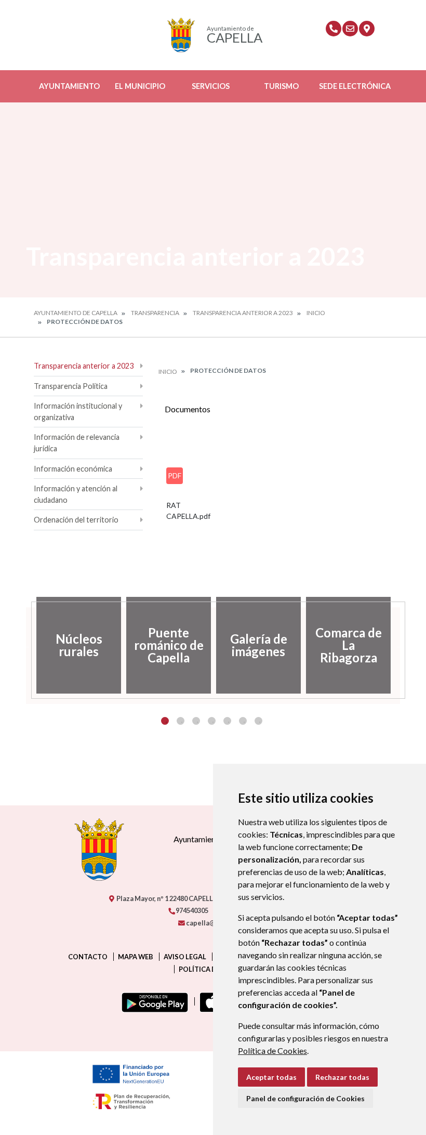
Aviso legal (185, 957)
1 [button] (165, 721)
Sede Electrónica (355, 86)
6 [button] (243, 721)
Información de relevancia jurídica (76, 443)
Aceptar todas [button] (271, 1077)
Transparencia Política (71, 386)
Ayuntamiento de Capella (75, 313)
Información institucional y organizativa (78, 411)
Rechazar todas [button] (342, 1077)
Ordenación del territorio (76, 519)
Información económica (73, 468)
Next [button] (400, 645)
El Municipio (140, 86)
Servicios (211, 86)
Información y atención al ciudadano (75, 494)
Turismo (281, 86)
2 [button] (180, 721)
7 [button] (258, 721)
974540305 (191, 910)
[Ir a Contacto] (350, 28)
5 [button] (227, 721)
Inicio (316, 313)
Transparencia (155, 313)
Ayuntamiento (69, 86)
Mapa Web (135, 957)
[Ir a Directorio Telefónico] (333, 28)
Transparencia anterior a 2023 (243, 313)
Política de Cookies (272, 1050)
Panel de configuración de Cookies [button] (305, 1098)
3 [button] (196, 721)
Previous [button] (26, 645)
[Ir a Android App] (153, 1001)
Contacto (88, 957)
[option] (79, 645)
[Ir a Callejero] (367, 28)
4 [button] (212, 721)
